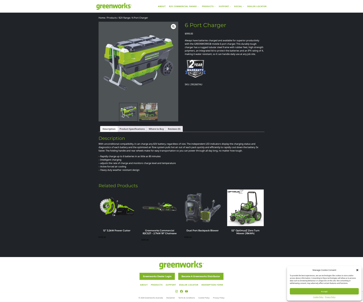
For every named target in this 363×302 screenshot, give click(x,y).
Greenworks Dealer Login (157, 276)
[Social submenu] (243, 6)
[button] (357, 270)
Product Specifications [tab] (132, 129)
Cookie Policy (318, 297)
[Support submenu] (230, 6)
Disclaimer (170, 297)
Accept (324, 291)
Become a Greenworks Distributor (201, 276)
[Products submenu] (214, 6)
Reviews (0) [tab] (174, 129)
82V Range (124, 17)
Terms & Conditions (186, 297)
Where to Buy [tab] (156, 129)
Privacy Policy (330, 297)
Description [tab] (109, 129)
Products (112, 17)
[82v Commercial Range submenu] (198, 6)
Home (102, 17)
